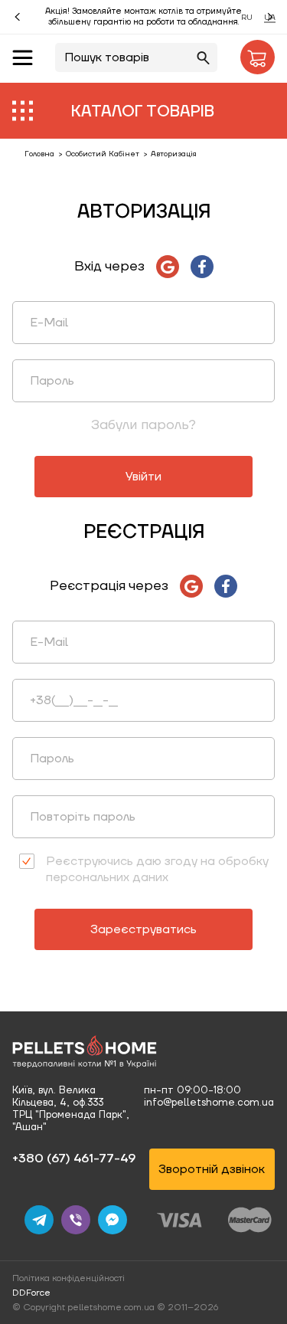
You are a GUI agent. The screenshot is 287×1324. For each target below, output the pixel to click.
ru (247, 17)
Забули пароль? (143, 425)
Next (270, 16)
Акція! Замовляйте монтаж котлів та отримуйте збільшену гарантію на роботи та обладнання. (143, 17)
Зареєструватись (143, 929)
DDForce (31, 1293)
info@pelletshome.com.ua (209, 1102)
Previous (17, 16)
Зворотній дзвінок (211, 1169)
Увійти (143, 476)
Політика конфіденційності (68, 1278)
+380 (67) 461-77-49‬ (73, 1158)
